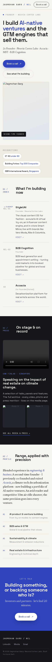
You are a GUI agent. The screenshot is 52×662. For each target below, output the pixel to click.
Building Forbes (21, 163)
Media (17, 644)
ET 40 (12, 156)
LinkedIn (7, 644)
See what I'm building (18, 73)
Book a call (41, 4)
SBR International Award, (22, 171)
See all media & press (16, 433)
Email (25, 644)
